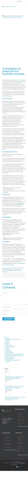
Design (7, 343)
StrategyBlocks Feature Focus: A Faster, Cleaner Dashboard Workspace (14, 387)
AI (5, 336)
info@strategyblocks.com (21, 426)
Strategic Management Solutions (11, 270)
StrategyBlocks (9, 358)
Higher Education (10, 346)
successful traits (19, 203)
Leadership (8, 351)
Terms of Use (14, 464)
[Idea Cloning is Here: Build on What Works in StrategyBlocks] (7, 395)
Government (8, 345)
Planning (4, 423)
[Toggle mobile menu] (25, 6)
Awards (7, 337)
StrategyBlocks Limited (17, 462)
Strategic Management (5, 421)
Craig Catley (6, 268)
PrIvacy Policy (22, 463)
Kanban (7, 349)
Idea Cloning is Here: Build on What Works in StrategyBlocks (15, 397)
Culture (7, 342)
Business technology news (10, 269)
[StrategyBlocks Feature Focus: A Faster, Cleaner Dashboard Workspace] (7, 384)
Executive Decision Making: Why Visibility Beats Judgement (14, 377)
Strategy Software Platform (7, 418)
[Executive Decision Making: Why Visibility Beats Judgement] (7, 375)
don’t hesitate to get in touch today (13, 264)
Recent (6, 368)
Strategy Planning (17, 270)
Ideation (7, 348)
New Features (9, 352)
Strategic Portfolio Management (14, 355)
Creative (7, 340)
